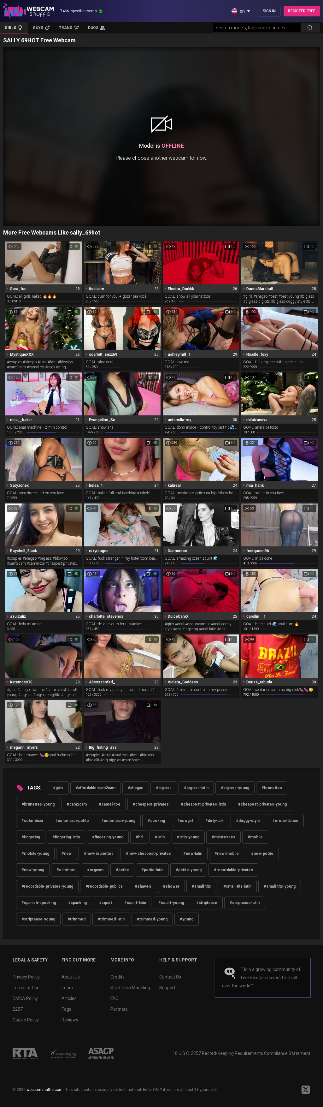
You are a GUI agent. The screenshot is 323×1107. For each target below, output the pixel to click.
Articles (69, 998)
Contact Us (170, 977)
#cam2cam (77, 804)
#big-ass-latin (196, 788)
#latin (160, 837)
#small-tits (201, 886)
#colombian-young (118, 820)
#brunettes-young (38, 804)
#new (67, 853)
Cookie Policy (26, 1020)
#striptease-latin (245, 903)
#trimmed (76, 919)
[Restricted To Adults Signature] (25, 1053)
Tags (66, 1009)
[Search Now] (310, 27)
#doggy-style (248, 820)
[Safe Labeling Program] (63, 1053)
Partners (119, 1009)
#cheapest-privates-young (262, 804)
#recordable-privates (233, 870)
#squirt (105, 903)
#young (186, 919)
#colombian (32, 820)
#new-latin (192, 853)
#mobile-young (35, 853)
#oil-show (65, 870)
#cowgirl (185, 820)
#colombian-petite (72, 820)
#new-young (32, 870)
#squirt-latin (135, 903)
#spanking (77, 903)
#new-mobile (226, 853)
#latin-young (188, 837)
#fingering (30, 837)
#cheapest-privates (151, 804)
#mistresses (223, 837)
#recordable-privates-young (47, 886)
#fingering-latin (66, 837)
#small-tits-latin (237, 886)
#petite (122, 870)
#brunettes (271, 788)
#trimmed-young (152, 919)
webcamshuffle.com (44, 1089)
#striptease (206, 903)
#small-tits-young (280, 886)
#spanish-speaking (38, 903)
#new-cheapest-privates (148, 853)
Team (67, 987)
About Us (71, 977)
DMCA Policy (25, 998)
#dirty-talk (214, 820)
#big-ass (164, 788)
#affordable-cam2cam (95, 788)
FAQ (114, 998)
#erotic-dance (285, 820)
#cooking (156, 820)
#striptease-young (38, 919)
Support (167, 987)
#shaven (143, 886)
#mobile (255, 837)
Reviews (70, 1020)
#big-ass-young (235, 788)
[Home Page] (28, 11)
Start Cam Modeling (130, 987)
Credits (117, 977)
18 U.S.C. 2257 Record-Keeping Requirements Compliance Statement (241, 1053)
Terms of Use (26, 987)
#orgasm (95, 870)
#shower (171, 886)
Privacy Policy (26, 977)
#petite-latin (152, 870)
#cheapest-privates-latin (203, 804)
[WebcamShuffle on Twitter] (305, 1089)
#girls (58, 788)
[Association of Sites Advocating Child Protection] (101, 1053)
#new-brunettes (99, 853)
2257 (18, 1009)
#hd (139, 837)
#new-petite (262, 853)
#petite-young (189, 870)
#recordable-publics (104, 886)
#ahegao (136, 788)
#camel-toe (109, 804)
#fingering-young (107, 837)
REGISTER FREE (301, 11)
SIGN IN (269, 11)
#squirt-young (171, 903)
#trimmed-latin (111, 919)
